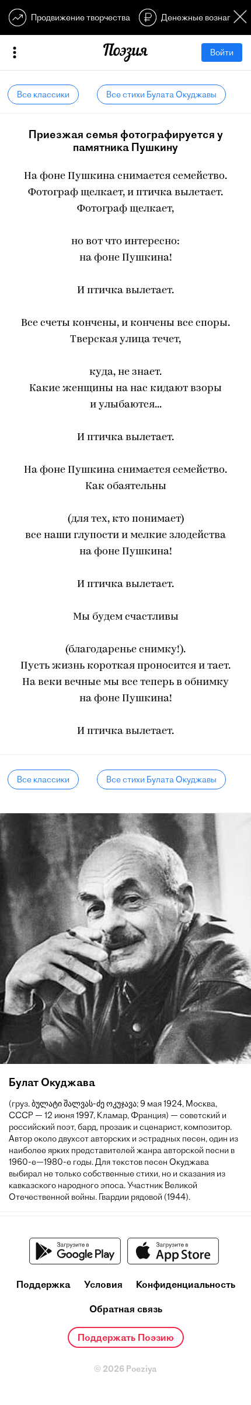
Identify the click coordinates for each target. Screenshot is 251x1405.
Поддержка (43, 1284)
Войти (221, 52)
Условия (103, 1284)
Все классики (43, 94)
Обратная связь (125, 1309)
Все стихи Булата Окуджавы (161, 94)
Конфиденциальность (185, 1284)
